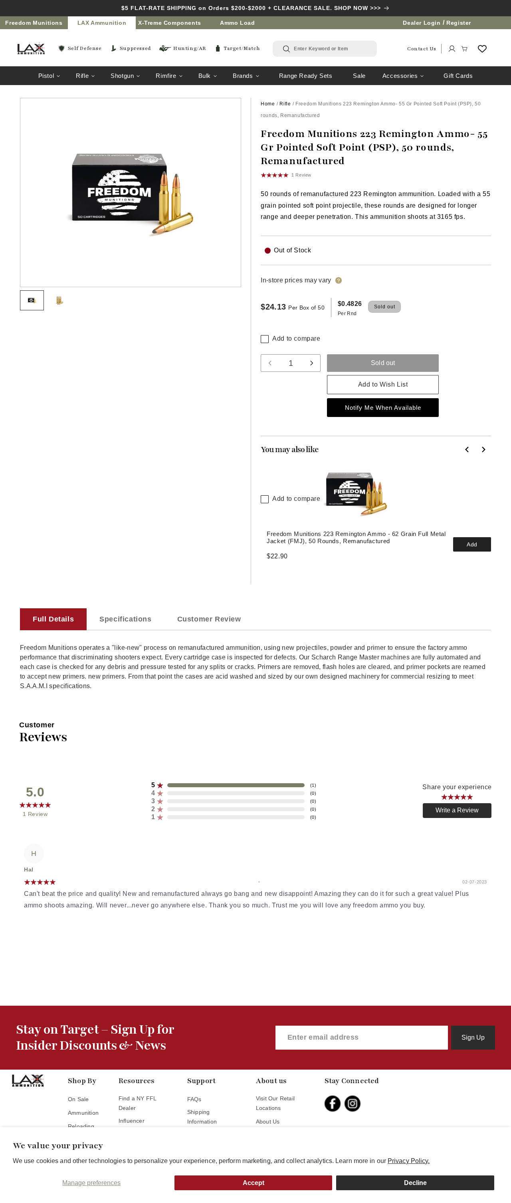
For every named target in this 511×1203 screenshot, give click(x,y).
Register (458, 23)
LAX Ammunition (101, 23)
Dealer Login (421, 23)
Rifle (82, 75)
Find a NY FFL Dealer (137, 1103)
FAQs (194, 1099)
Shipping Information (202, 1117)
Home (268, 104)
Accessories (400, 75)
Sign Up (473, 1037)
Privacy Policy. (409, 1160)
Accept (253, 1182)
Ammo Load (237, 23)
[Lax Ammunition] (31, 48)
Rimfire (166, 75)
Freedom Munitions (33, 23)
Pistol (46, 75)
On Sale (78, 1099)
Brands (243, 75)
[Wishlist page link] (482, 48)
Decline (415, 1182)
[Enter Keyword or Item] (287, 49)
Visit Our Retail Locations (275, 1103)
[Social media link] (335, 1104)
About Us (268, 1121)
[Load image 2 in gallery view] (59, 300)
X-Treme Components (169, 23)
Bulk (204, 75)
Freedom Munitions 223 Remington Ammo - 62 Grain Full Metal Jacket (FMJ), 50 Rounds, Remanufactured (356, 537)
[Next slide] (483, 449)
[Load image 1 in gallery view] (32, 300)
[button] (465, 49)
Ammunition (83, 1113)
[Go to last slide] (467, 449)
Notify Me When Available (383, 407)
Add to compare (296, 338)
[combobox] (330, 49)
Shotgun (122, 75)
